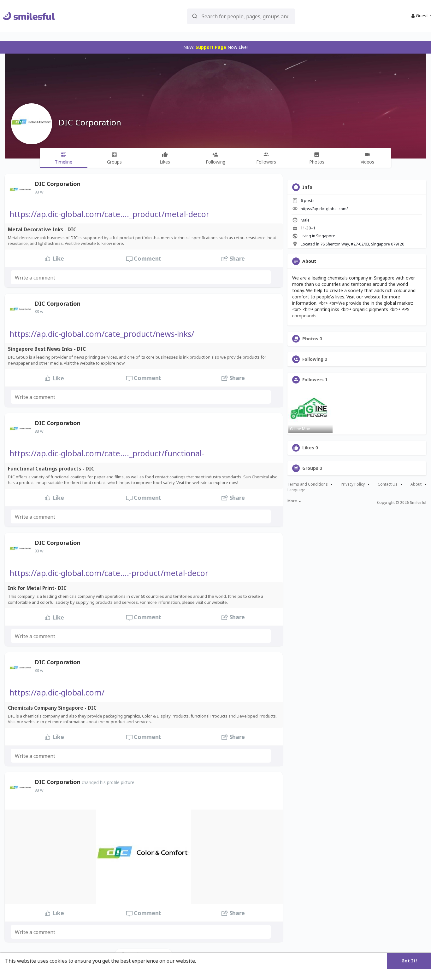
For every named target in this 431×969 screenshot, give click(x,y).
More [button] (292, 501)
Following (312, 359)
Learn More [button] (212, 960)
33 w (39, 192)
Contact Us (388, 484)
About (416, 484)
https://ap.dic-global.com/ (56, 692)
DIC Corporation (89, 122)
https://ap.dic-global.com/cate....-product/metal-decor (108, 573)
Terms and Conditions (307, 484)
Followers (313, 379)
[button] (241, 16)
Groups (310, 468)
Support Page (211, 47)
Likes (308, 447)
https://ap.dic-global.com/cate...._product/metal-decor (109, 214)
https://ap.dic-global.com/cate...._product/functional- (106, 453)
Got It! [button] (409, 961)
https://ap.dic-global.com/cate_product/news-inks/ (101, 333)
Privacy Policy (353, 484)
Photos (310, 338)
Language (296, 490)
